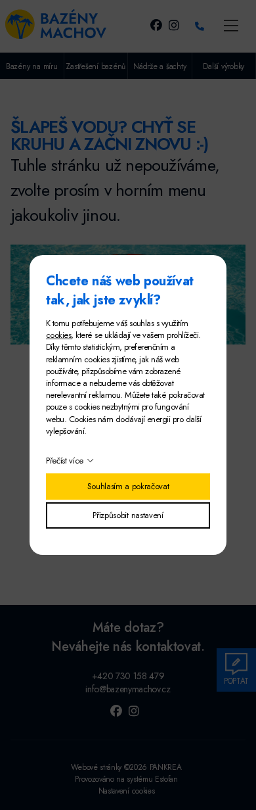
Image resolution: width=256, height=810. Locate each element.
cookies (58, 335)
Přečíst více (64, 460)
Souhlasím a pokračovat (128, 486)
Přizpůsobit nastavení (128, 515)
